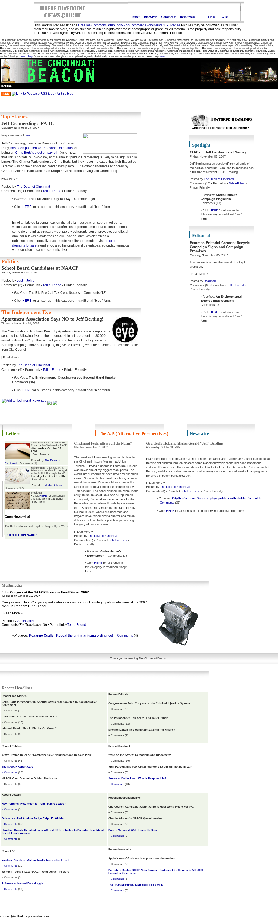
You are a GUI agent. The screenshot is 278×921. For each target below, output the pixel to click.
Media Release (54, 484)
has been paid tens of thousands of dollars (41, 148)
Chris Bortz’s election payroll (36, 153)
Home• (135, 17)
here (162, 56)
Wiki (225, 17)
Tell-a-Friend (52, 191)
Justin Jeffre (25, 280)
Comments (169, 17)
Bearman (210, 280)
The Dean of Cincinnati (34, 187)
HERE (26, 207)
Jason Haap (26, 56)
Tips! (212, 17)
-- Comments (165, 502)
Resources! (188, 17)
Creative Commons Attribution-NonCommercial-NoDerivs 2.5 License (129, 25)
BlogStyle (151, 17)
